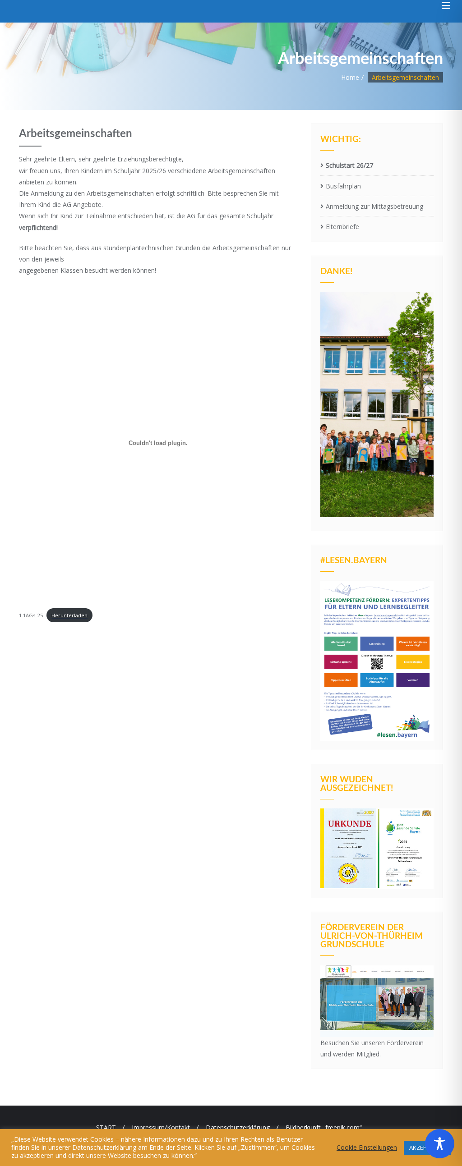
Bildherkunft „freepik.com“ (324, 1127)
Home (350, 77)
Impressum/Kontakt (161, 1127)
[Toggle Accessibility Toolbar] (439, 1143)
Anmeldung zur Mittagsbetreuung (374, 206)
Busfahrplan (343, 186)
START (106, 1127)
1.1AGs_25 (31, 615)
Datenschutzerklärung (238, 1127)
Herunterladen (69, 615)
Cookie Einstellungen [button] (367, 1147)
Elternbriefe (342, 226)
